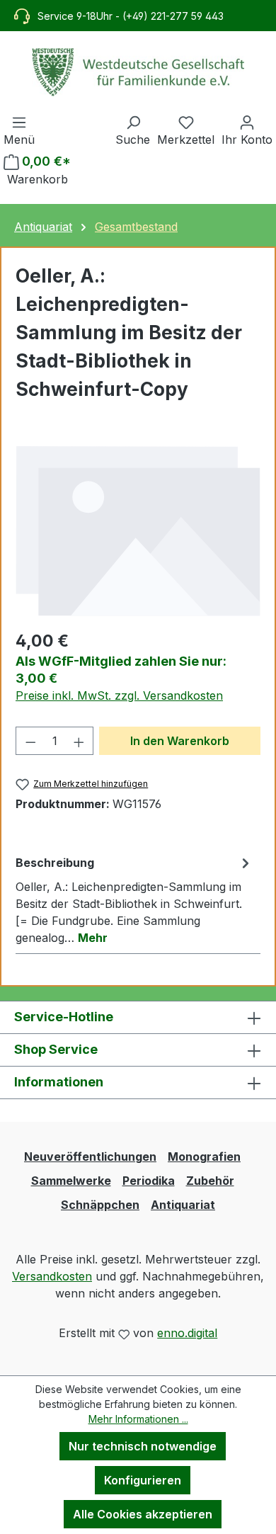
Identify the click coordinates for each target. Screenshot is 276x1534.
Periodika (148, 1181)
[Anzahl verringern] (30, 741)
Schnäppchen (100, 1205)
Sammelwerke (71, 1181)
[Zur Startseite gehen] (138, 72)
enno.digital (187, 1333)
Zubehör (210, 1181)
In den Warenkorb (179, 741)
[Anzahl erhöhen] (79, 741)
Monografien (204, 1156)
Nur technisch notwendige (143, 1446)
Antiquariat (183, 1205)
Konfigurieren (142, 1480)
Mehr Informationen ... (138, 1419)
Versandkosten (52, 1276)
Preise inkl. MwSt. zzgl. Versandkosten (119, 695)
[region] (138, 530)
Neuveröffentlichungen (90, 1156)
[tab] (134, 899)
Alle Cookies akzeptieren (142, 1514)
